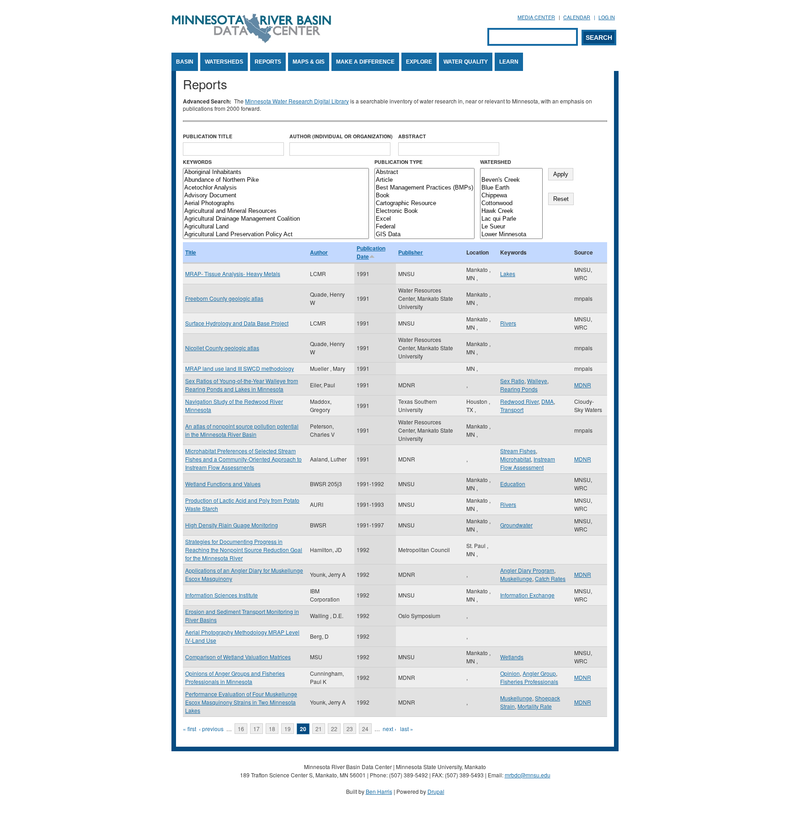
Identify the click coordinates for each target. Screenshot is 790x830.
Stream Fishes (518, 451)
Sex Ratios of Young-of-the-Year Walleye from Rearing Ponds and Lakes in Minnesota (241, 385)
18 (272, 728)
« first (189, 728)
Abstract (412, 136)
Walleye (537, 381)
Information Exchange (527, 595)
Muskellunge (516, 578)
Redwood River (519, 401)
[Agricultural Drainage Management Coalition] (275, 219)
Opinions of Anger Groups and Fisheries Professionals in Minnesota (235, 677)
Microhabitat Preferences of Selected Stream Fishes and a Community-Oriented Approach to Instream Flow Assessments (243, 459)
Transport (511, 409)
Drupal (435, 791)
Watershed (495, 161)
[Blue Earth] (511, 188)
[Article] (424, 180)
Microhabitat (515, 459)
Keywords (197, 161)
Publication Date (371, 252)
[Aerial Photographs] (275, 203)
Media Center (536, 17)
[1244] (511, 172)
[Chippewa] (511, 196)
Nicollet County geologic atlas (222, 348)
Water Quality (465, 62)
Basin (184, 62)
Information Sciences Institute (221, 595)
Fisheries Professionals (529, 681)
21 (318, 728)
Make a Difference (365, 62)
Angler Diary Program (527, 570)
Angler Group (539, 673)
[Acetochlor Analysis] (275, 188)
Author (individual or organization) (341, 136)
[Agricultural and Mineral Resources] (275, 211)
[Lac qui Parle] (511, 219)
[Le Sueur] (511, 227)
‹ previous (211, 728)
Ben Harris (379, 791)
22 (334, 728)
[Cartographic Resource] (424, 203)
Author (319, 252)
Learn (508, 62)
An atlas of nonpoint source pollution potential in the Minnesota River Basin (242, 430)
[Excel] (424, 219)
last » (406, 728)
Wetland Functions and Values (223, 484)
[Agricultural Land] (275, 227)
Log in (606, 17)
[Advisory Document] (275, 196)
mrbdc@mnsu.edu (527, 775)
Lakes (507, 273)
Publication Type (398, 161)
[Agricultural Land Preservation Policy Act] (275, 235)
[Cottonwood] (511, 203)
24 (365, 728)
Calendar (576, 17)
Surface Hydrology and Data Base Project (236, 323)
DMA (547, 401)
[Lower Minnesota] (511, 235)
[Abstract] (424, 172)
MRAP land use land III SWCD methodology (239, 368)
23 (350, 728)
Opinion (510, 673)
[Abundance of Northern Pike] (275, 180)
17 (256, 728)
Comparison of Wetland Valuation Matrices (238, 657)
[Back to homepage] (251, 40)
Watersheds (224, 62)
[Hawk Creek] (511, 211)
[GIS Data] (424, 235)
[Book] (424, 196)
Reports (268, 62)
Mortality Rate (535, 706)
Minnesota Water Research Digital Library (297, 101)
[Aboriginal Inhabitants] (275, 172)
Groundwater (516, 525)
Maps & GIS (309, 62)
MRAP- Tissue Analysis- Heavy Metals (232, 273)
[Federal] (424, 227)
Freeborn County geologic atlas (224, 298)
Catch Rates (550, 578)
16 (241, 728)
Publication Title (207, 136)
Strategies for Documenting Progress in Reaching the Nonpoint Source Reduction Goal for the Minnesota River (243, 549)
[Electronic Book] (424, 211)
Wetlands (511, 657)
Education (512, 484)
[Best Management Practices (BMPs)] (424, 188)
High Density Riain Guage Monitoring (231, 525)
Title (190, 252)
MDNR (582, 385)
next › (389, 728)
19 (287, 728)
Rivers (508, 323)
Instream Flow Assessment (527, 463)
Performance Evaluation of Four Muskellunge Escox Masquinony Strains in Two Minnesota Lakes (241, 702)
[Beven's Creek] (511, 180)
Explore (419, 62)
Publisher (410, 252)
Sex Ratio (512, 381)
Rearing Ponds (519, 389)
